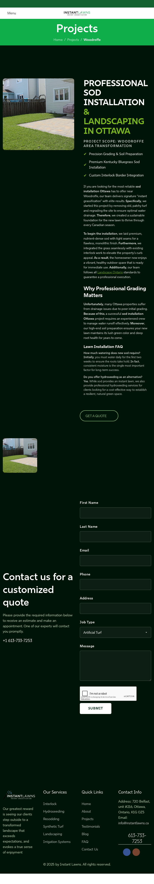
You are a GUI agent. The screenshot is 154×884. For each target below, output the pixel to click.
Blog (85, 834)
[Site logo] (77, 13)
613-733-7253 (137, 838)
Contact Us (90, 849)
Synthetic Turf (53, 826)
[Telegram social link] (86, 3)
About (86, 811)
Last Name (89, 527)
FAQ (85, 842)
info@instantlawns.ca (133, 823)
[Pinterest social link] (77, 3)
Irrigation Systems (57, 842)
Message (87, 646)
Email (84, 550)
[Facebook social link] (68, 3)
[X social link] (73, 3)
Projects (73, 40)
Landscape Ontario (110, 272)
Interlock (50, 804)
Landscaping (52, 834)
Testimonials (91, 826)
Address (86, 598)
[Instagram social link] (136, 852)
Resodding (51, 819)
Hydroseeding (53, 811)
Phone (85, 574)
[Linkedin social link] (81, 3)
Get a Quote (96, 416)
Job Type (87, 622)
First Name (89, 503)
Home (58, 40)
